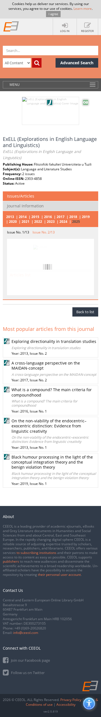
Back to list (85, 311)
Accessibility (65, 704)
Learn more (83, 8)
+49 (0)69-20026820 (30, 628)
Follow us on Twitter (27, 672)
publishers (11, 561)
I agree (53, 14)
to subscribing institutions (36, 552)
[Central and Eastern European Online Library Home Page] (11, 26)
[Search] (37, 63)
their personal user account (59, 574)
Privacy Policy (70, 699)
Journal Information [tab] (25, 206)
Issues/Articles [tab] (20, 196)
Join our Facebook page (30, 660)
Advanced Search (76, 62)
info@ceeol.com (25, 632)
